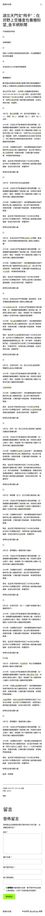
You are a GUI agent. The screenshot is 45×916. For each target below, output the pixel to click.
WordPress (33, 911)
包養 (18, 86)
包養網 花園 (22, 451)
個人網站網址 (8, 877)
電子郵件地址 (9, 867)
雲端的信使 (7, 4)
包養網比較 (10, 307)
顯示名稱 (7, 857)
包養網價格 (7, 387)
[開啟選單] (41, 4)
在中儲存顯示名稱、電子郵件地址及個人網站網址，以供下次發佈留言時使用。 (23, 889)
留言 (5, 832)
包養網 (12, 100)
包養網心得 (28, 238)
